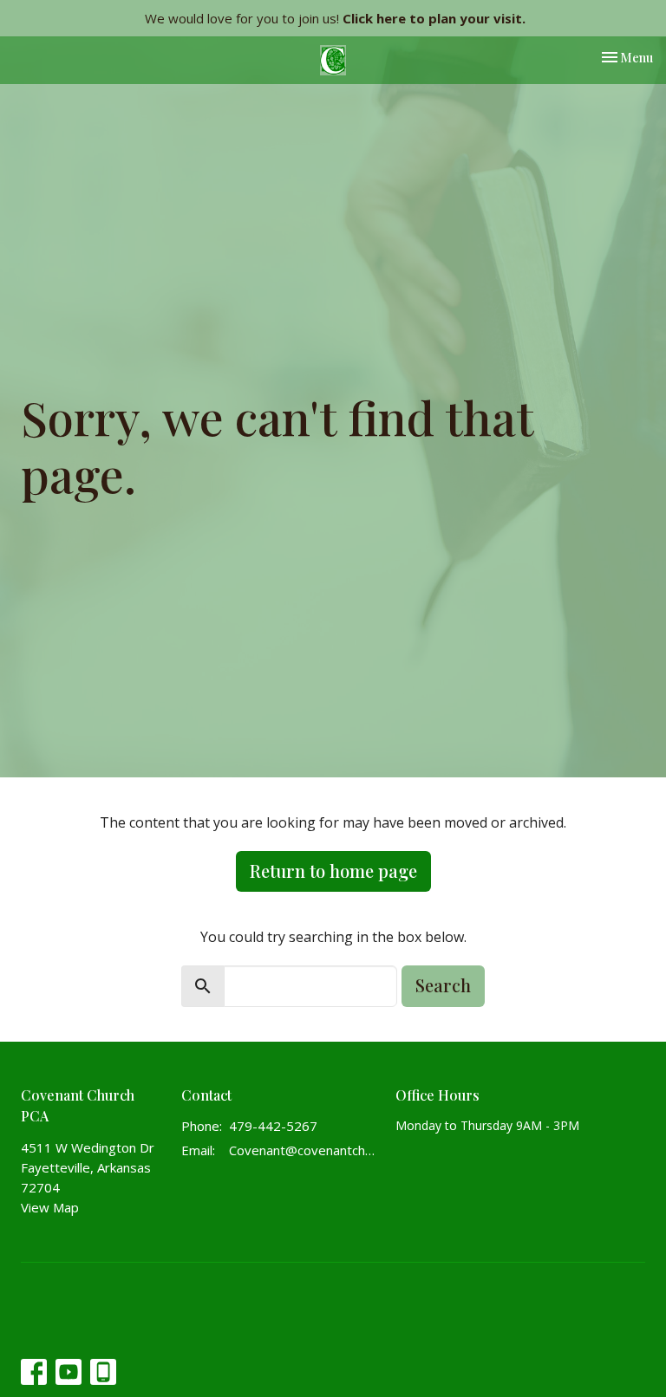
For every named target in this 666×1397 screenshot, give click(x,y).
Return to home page (333, 870)
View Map (50, 1207)
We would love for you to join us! (335, 18)
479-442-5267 (273, 1125)
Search (443, 985)
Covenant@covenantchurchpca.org (303, 1150)
